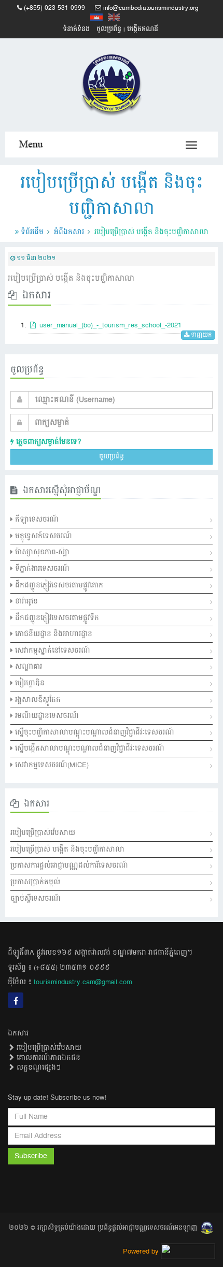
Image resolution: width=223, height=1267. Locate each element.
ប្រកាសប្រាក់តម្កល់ (35, 882)
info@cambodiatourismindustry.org (151, 8)
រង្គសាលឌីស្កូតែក (37, 700)
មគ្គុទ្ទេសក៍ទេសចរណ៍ (42, 536)
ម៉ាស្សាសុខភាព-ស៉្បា (41, 552)
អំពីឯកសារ (69, 232)
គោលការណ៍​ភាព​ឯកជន (47, 1058)
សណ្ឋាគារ (27, 666)
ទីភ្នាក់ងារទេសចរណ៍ (41, 569)
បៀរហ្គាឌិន (29, 683)
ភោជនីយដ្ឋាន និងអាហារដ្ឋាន (52, 634)
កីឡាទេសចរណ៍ (36, 519)
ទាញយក (200, 335)
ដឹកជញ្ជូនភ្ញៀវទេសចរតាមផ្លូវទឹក (56, 618)
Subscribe (31, 1156)
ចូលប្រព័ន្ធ (108, 29)
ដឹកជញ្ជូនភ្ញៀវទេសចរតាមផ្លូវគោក (58, 585)
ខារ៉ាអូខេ (25, 601)
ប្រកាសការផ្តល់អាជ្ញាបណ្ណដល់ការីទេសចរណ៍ (69, 865)
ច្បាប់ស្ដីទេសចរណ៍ (35, 898)
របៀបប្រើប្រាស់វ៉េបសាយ (42, 833)
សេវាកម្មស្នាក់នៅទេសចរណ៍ (51, 650)
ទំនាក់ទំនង (76, 29)
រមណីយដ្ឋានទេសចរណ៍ (46, 716)
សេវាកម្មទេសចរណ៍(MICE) (51, 765)
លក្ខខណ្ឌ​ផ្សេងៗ (38, 1067)
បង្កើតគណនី (142, 29)
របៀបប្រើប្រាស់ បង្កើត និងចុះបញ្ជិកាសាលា (67, 849)
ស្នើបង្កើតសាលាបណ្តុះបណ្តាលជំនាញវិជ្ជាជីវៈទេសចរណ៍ (88, 748)
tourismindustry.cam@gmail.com (83, 982)
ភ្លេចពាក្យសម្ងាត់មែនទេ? (47, 442)
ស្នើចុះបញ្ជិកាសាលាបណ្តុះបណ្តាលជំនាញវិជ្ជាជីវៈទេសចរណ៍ (93, 732)
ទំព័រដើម (32, 232)
